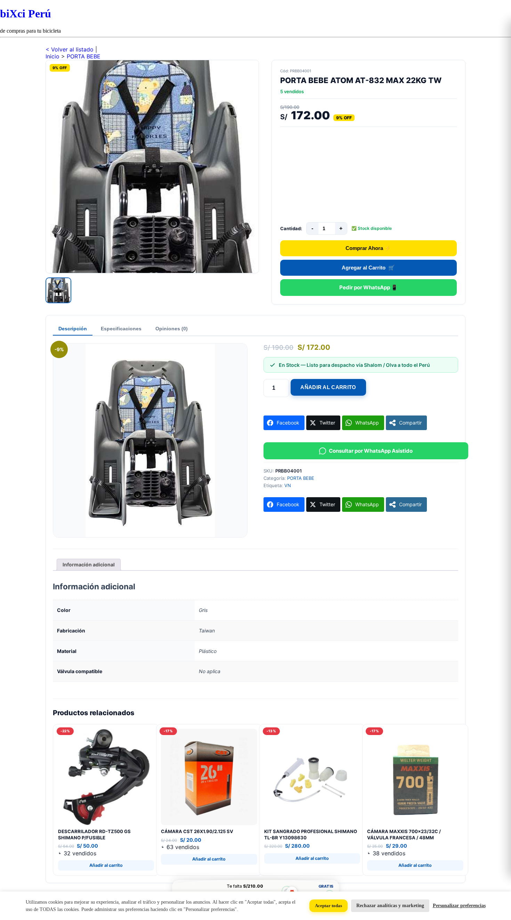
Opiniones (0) (171, 328)
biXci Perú (25, 13)
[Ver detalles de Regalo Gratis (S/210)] (286, 891)
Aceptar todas (328, 905)
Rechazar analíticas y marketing (390, 905)
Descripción (72, 328)
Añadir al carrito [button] (106, 865)
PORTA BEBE (83, 56)
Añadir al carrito (328, 387)
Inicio (52, 56)
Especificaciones (121, 328)
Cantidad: (291, 228)
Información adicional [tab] (89, 564)
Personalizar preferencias (459, 905)
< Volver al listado (70, 49)
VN (287, 485)
